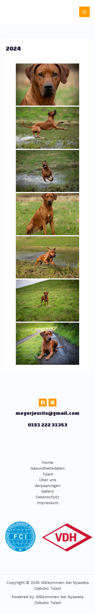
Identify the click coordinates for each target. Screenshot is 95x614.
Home (47, 462)
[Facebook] (43, 402)
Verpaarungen (47, 485)
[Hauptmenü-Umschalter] (84, 12)
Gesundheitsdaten (48, 468)
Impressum (47, 502)
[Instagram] (52, 402)
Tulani (47, 474)
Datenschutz (47, 497)
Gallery (47, 491)
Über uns (47, 480)
